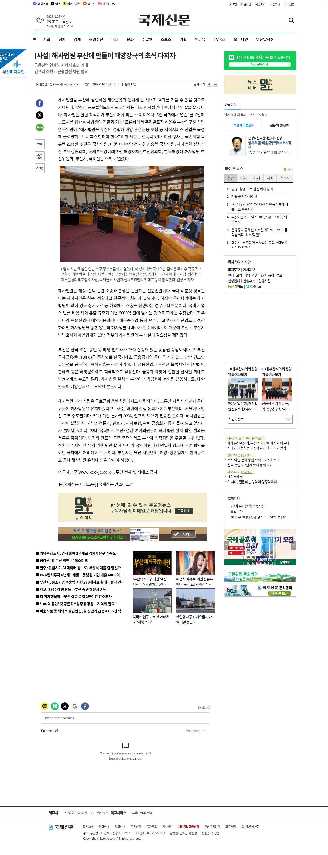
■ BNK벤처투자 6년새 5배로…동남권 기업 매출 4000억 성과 (81, 574)
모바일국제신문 (250, 826)
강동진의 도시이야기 (245, 438)
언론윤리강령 (212, 826)
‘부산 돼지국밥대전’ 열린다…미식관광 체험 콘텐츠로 (150, 584)
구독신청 (289, 4)
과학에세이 (240, 472)
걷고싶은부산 (99, 813)
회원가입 (246, 4)
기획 (183, 39)
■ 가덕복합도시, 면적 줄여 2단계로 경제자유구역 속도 (76, 553)
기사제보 (167, 826)
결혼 (255, 275)
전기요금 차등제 (235, 115)
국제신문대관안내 (142, 813)
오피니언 (241, 39)
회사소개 (88, 826)
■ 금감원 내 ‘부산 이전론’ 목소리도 (62, 560)
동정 (271, 275)
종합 (231, 178)
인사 (231, 275)
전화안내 (104, 826)
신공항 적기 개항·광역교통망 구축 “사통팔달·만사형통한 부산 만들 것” (277, 411)
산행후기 (249, 280)
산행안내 (234, 280)
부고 (279, 275)
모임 (239, 275)
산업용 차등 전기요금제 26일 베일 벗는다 (194, 619)
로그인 (233, 4)
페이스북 (43, 4)
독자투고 (151, 826)
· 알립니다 (235, 511)
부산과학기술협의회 (75, 813)
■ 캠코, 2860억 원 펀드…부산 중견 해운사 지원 (71, 589)
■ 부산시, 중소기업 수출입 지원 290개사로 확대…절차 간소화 (82, 582)
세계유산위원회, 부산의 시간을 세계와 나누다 (258, 442)
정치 (62, 39)
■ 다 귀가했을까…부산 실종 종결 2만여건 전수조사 (74, 596)
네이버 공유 (39, 128)
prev (226, 545)
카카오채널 (73, 4)
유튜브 (91, 4)
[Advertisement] (260, 328)
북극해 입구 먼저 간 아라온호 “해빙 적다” (151, 619)
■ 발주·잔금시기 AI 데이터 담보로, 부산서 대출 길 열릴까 (78, 567)
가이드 (235, 286)
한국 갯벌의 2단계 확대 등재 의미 (250, 464)
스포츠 (166, 39)
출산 (263, 275)
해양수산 (96, 39)
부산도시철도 (258, 115)
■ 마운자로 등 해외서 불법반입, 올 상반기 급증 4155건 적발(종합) (85, 610)
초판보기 (275, 4)
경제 (77, 39)
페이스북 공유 (39, 104)
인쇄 (39, 144)
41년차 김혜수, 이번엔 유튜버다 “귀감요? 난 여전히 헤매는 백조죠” (194, 584)
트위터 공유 (39, 116)
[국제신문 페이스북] (79, 484)
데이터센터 (235, 476)
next (293, 545)
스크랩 (39, 168)
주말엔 (147, 39)
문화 (130, 39)
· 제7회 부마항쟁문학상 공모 (247, 505)
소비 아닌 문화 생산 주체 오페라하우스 (253, 459)
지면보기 (260, 4)
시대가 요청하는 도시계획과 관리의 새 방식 (256, 448)
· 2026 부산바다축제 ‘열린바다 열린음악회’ (257, 517)
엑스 (58, 4)
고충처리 (230, 826)
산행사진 (264, 280)
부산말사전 (265, 39)
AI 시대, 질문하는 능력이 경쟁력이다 (252, 481)
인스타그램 (109, 4)
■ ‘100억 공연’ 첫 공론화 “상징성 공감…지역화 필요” (76, 603)
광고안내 (120, 826)
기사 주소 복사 (39, 156)
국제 (115, 39)
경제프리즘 (240, 455)
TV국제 (219, 39)
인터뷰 (200, 39)
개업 (247, 275)
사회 (46, 39)
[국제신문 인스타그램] (116, 484)
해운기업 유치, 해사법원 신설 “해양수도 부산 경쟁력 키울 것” (243, 409)
